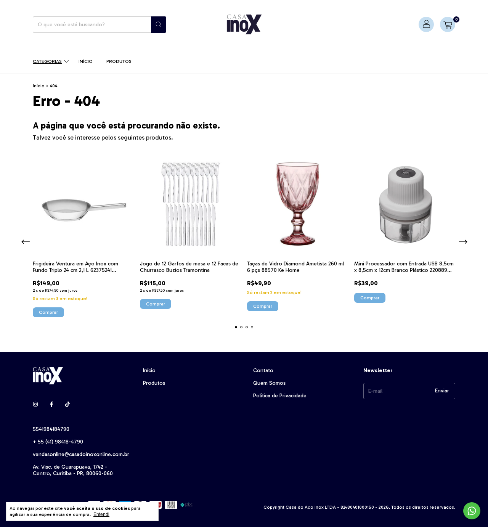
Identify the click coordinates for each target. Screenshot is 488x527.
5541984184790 (51, 429)
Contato (263, 370)
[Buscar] (158, 24)
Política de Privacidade (280, 395)
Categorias (47, 61)
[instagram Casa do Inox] (35, 404)
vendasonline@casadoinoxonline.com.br (81, 454)
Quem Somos (269, 383)
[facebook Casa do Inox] (51, 404)
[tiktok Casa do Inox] (67, 404)
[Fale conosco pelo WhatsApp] (471, 510)
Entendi (101, 514)
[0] (447, 24)
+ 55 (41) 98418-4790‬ (58, 442)
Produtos (119, 61)
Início (86, 61)
